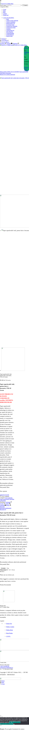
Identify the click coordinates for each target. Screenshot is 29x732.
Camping (8, 29)
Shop (4, 11)
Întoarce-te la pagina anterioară (7, 74)
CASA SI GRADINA (8, 17)
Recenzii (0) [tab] (3, 509)
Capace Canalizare (10, 22)
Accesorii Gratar (10, 24)
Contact (5, 13)
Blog (4, 12)
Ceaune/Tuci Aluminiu (11, 26)
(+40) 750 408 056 (4, 666)
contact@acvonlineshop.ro (6, 667)
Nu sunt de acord (16, 722)
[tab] (14, 506)
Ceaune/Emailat (10, 33)
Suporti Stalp (9, 36)
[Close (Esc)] (0, 715)
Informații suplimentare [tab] (5, 508)
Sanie (7, 19)
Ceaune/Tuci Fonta (10, 27)
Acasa (4, 9)
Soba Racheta (9, 31)
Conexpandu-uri (10, 30)
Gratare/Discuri (10, 34)
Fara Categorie (8, 497)
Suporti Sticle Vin (10, 23)
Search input (3, 5)
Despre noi (5, 15)
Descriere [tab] (2, 506)
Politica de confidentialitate (7, 723)
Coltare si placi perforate (12, 20)
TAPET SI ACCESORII (13, 71)
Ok (10, 722)
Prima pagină (3, 71)
